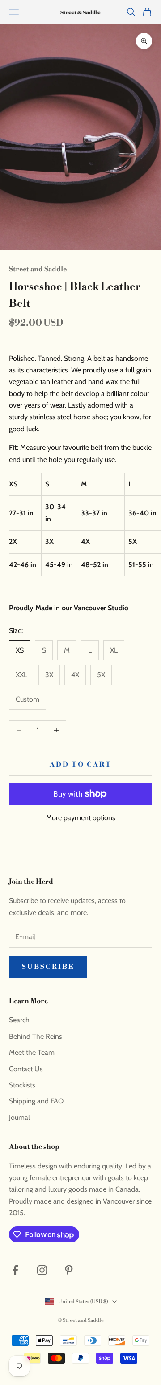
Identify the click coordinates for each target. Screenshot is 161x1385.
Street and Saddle (38, 269)
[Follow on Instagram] (42, 1270)
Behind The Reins (35, 1036)
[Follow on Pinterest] (69, 1270)
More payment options (80, 817)
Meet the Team (32, 1052)
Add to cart (81, 764)
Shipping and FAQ (36, 1101)
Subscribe (48, 967)
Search (19, 1020)
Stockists (22, 1085)
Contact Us (26, 1069)
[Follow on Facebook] (15, 1270)
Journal (19, 1117)
